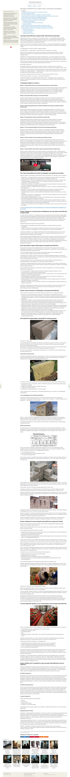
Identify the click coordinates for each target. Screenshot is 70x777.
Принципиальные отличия (28, 33)
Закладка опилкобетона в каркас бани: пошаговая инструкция (34, 12)
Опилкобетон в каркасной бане (41, 731)
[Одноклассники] (43, 737)
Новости (35, 6)
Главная (30, 6)
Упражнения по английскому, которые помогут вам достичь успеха (10, 33)
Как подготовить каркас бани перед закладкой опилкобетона (34, 17)
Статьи (39, 6)
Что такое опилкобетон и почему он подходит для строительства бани (36, 14)
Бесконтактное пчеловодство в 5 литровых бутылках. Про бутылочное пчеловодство (10, 15)
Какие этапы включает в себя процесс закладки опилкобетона (34, 18)
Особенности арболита (28, 29)
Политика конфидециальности (28, 774)
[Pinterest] (34, 737)
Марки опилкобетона (27, 24)
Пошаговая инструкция (33, 731)
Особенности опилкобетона (28, 30)
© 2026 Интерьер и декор (7, 773)
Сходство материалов (27, 32)
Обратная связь (46, 773)
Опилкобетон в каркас (26, 731)
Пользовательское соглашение (31, 773)
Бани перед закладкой (55, 731)
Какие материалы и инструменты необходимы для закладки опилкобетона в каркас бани (40, 16)
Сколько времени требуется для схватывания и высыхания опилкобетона (37, 26)
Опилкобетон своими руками (29, 21)
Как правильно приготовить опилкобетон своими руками (33, 20)
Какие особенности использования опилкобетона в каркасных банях (36, 25)
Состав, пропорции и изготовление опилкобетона (33, 22)
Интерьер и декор (35, 2)
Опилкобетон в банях (49, 731)
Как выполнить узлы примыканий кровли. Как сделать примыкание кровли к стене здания (10, 19)
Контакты (25, 773)
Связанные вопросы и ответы (28, 13)
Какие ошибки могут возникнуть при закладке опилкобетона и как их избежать (38, 28)
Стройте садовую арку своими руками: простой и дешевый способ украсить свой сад (11, 37)
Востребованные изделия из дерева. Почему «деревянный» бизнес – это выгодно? (10, 28)
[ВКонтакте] (25, 737)
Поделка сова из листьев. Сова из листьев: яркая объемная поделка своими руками (10, 24)
